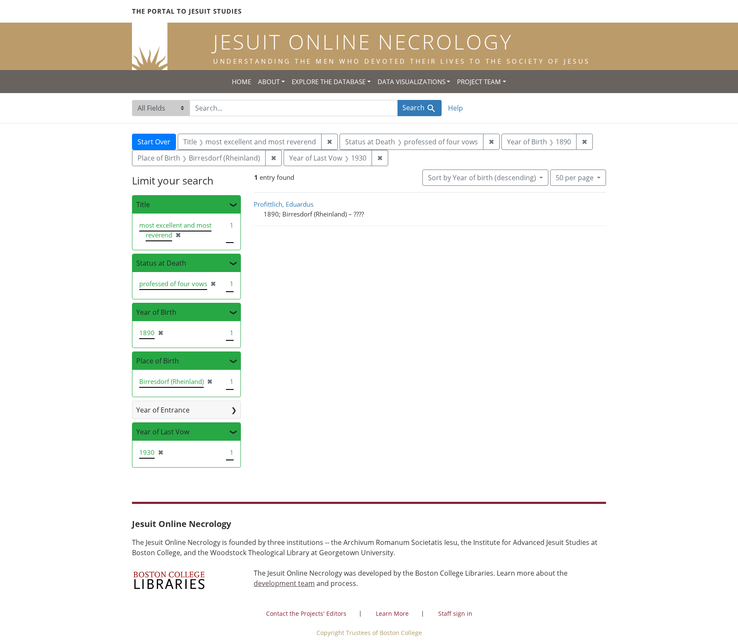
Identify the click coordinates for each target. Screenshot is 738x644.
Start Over (154, 141)
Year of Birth (156, 312)
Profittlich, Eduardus (283, 204)
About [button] (269, 81)
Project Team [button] (479, 81)
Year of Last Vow (162, 431)
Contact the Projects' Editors (306, 613)
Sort (482, 177)
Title (143, 204)
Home (241, 81)
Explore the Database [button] (329, 81)
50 (575, 177)
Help (455, 108)
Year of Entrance (163, 410)
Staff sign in (455, 613)
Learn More (392, 613)
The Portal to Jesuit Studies (187, 11)
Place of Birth (157, 361)
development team (284, 583)
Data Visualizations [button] (411, 81)
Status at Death (161, 263)
